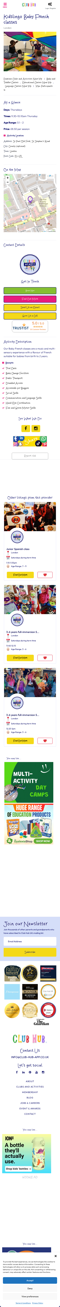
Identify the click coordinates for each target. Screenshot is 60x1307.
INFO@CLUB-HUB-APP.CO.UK (30, 1057)
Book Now (30, 291)
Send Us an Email (30, 307)
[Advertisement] (30, 876)
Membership (30, 1092)
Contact (30, 1114)
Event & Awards (30, 1108)
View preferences (30, 1296)
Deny (30, 1288)
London (8, 27)
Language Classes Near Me (18, 86)
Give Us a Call (30, 316)
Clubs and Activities (30, 1086)
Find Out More (20, 575)
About (30, 1081)
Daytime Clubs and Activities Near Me (23, 79)
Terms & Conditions (23, 1303)
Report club (30, 456)
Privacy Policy (37, 1303)
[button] (55, 1256)
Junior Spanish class (17, 549)
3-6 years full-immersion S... (22, 632)
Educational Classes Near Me (37, 82)
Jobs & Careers (30, 1103)
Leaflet (44, 231)
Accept (30, 1280)
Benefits (10, 363)
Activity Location (15, 135)
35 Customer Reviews (38, 329)
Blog (30, 1097)
